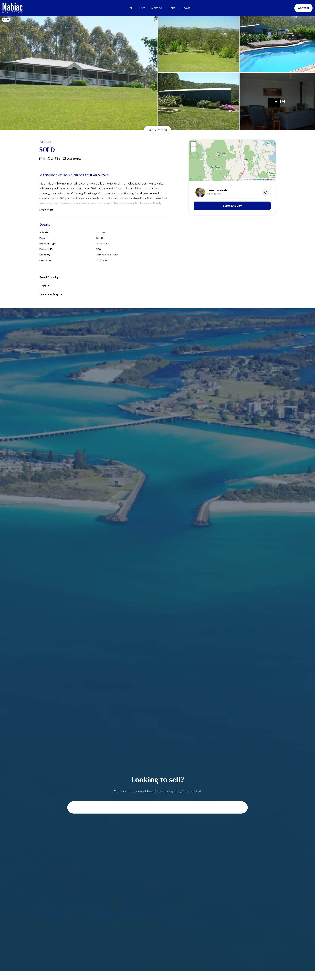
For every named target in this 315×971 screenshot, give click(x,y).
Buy (142, 8)
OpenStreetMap (258, 179)
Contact (303, 8)
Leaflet (246, 179)
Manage (156, 8)
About (186, 8)
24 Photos (159, 129)
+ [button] (193, 144)
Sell (130, 8)
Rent (171, 8)
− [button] (193, 149)
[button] (44, 286)
